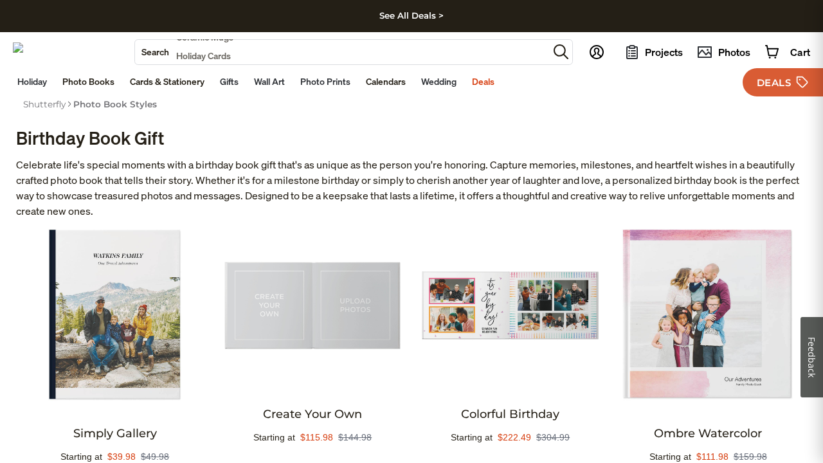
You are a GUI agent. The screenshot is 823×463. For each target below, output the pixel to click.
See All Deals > (411, 15)
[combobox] (342, 52)
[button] (561, 52)
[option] (44, 104)
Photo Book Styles (115, 104)
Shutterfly (44, 104)
